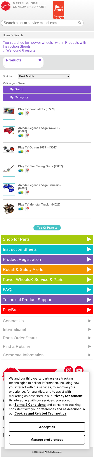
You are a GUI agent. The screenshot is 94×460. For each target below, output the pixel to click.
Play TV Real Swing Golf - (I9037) (40, 166)
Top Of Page (45, 227)
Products (13, 60)
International (14, 329)
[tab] (47, 89)
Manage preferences (47, 439)
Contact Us (13, 321)
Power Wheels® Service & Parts (33, 279)
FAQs (8, 289)
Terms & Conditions (30, 404)
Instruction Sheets (20, 249)
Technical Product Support (27, 299)
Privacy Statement (67, 396)
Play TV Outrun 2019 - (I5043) (37, 147)
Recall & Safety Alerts (23, 269)
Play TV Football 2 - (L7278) (36, 109)
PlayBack (12, 309)
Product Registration (22, 259)
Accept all (47, 427)
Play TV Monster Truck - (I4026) (39, 204)
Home (6, 35)
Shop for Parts (16, 239)
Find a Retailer (16, 346)
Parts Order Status (20, 338)
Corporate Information (23, 355)
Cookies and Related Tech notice (40, 413)
